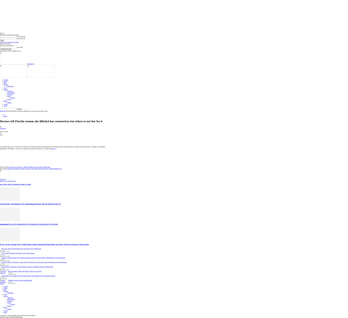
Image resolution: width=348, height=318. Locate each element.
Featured (9, 94)
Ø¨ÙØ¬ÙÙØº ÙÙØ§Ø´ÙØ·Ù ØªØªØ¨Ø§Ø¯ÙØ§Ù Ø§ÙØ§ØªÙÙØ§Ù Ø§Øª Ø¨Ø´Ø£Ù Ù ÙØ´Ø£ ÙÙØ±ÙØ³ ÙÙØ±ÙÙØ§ (44, 245)
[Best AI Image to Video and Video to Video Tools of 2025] (3, 272)
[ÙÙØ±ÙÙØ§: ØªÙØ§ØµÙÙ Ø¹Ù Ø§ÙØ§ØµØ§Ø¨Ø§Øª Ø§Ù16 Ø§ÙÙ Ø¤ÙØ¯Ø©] (10, 200)
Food (5, 88)
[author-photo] (4, 177)
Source (54, 148)
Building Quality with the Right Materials (20, 280)
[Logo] (14, 77)
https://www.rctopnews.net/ (8, 181)
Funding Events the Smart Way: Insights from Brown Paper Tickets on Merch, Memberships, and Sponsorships (33, 258)
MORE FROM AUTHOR (23, 184)
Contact (6, 80)
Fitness (9, 102)
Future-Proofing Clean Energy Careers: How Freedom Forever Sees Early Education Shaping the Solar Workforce (34, 262)
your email (20, 47)
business (6, 84)
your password (21, 38)
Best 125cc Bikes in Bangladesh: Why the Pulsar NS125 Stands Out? (21, 249)
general (6, 89)
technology (10, 86)
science (6, 104)
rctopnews (3, 128)
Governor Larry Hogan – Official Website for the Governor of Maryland (29, 167)
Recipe (13, 98)
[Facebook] (3, 138)
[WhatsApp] (23, 138)
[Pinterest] (16, 138)
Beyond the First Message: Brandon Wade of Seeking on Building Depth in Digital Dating (27, 267)
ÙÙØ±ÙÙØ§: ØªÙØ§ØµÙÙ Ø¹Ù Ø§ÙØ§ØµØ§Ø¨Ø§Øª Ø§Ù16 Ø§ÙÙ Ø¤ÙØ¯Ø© (30, 204)
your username (21, 36)
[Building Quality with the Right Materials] (3, 282)
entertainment (11, 93)
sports (5, 106)
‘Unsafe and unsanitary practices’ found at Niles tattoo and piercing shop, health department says (34, 168)
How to (9, 99)
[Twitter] (10, 138)
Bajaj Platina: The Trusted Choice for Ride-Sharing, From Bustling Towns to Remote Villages (28, 276)
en (4, 111)
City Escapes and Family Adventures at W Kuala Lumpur (17, 253)
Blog (5, 83)
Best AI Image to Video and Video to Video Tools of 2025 (25, 271)
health (5, 101)
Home (5, 81)
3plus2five (10, 91)
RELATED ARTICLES (7, 184)
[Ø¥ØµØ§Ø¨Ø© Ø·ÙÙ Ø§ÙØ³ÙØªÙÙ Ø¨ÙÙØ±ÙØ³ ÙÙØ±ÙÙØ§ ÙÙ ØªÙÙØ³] (10, 220)
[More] (29, 138)
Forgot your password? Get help (9, 42)
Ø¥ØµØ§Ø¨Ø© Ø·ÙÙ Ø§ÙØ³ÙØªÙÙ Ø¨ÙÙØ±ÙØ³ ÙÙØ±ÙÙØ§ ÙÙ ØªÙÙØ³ (29, 224)
